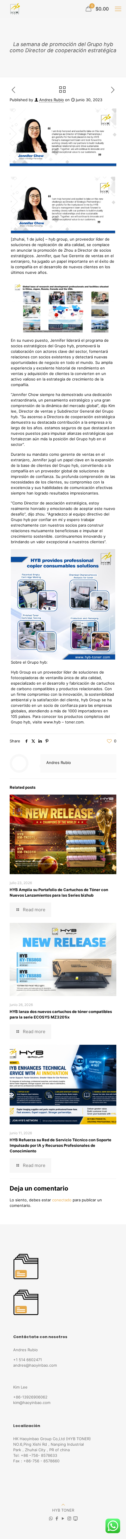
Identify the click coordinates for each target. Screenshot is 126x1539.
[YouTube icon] (63, 1518)
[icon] (75, 1518)
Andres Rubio (51, 99)
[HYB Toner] (14, 8)
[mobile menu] (118, 9)
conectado (61, 1200)
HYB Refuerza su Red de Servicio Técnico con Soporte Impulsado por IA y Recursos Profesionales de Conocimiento (60, 1145)
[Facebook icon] (57, 1518)
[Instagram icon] (69, 1518)
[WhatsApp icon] (51, 1518)
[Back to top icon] (63, 1504)
